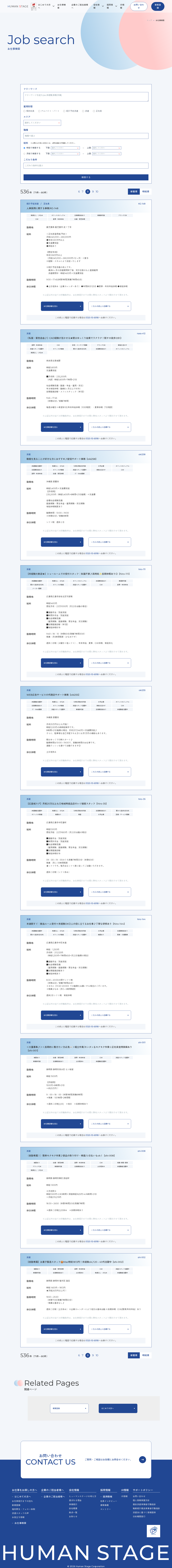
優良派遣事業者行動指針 (144, 1504)
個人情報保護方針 (141, 1500)
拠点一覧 (73, 1512)
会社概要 (73, 1508)
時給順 (145, 191)
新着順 (133, 191)
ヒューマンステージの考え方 (82, 1496)
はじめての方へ (22, 1496)
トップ (149, 20)
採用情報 (107, 1496)
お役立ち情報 (18, 1517)
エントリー (105, 1509)
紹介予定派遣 (72, 111)
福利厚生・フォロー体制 (23, 1509)
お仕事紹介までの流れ (22, 1501)
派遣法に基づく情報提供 (144, 1512)
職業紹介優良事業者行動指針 (146, 1508)
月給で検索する (33, 153)
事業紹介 (73, 1504)
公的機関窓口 (139, 1516)
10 (97, 191)
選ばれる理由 (75, 1500)
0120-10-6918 (92, 317)
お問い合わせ (139, 1496)
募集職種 (104, 1505)
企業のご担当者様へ (79, 6)
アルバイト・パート (50, 111)
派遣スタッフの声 (20, 1513)
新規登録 (16, 1505)
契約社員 (30, 111)
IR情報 (122, 6)
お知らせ (73, 1516)
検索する (86, 177)
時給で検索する (33, 148)
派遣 (87, 111)
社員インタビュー (108, 1501)
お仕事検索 (61, 6)
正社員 (99, 111)
